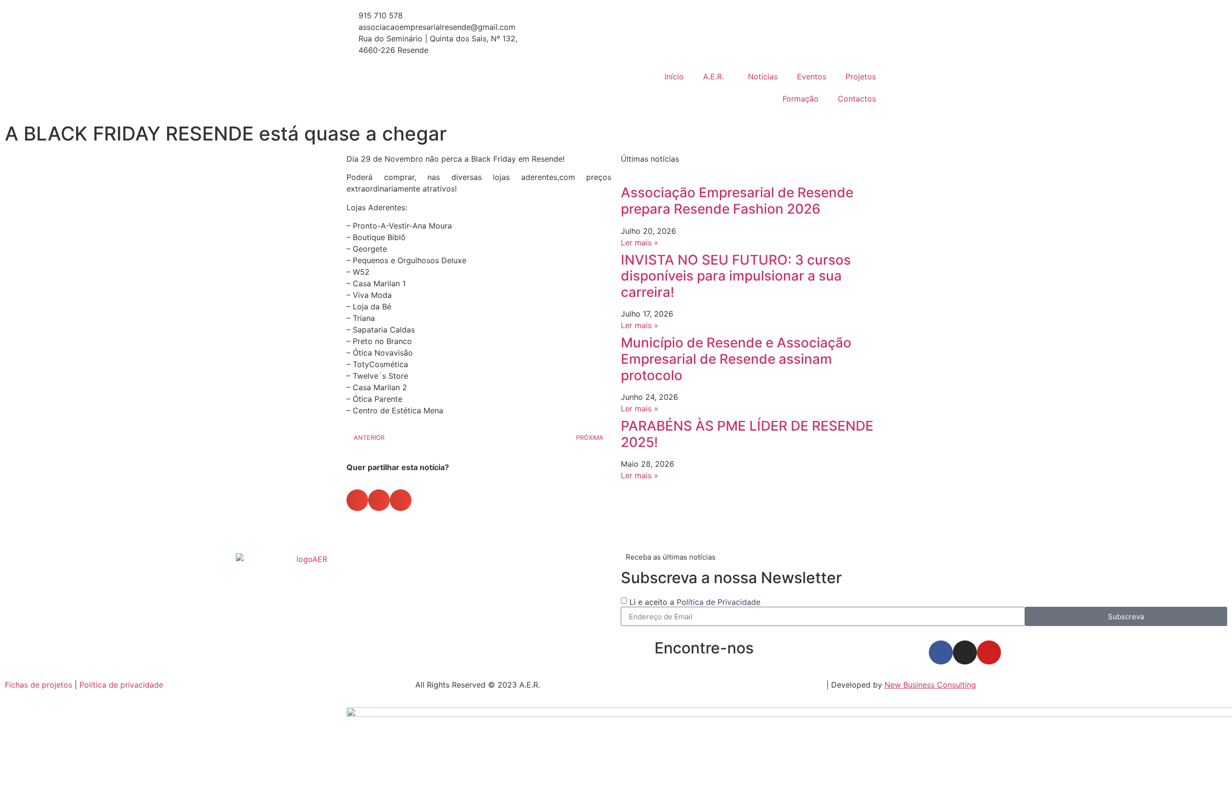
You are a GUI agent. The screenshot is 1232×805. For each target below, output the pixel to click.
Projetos (861, 76)
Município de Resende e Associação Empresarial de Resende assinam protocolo (736, 358)
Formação (801, 98)
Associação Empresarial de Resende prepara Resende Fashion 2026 (737, 200)
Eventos (811, 76)
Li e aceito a (694, 602)
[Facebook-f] (941, 652)
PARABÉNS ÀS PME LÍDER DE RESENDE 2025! (747, 434)
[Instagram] (965, 652)
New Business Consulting (930, 685)
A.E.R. (713, 76)
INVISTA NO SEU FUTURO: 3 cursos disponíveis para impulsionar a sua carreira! (736, 276)
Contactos (857, 98)
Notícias (763, 76)
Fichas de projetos (38, 685)
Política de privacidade (121, 685)
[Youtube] (989, 652)
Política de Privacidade (718, 602)
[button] (357, 500)
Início (674, 76)
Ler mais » (639, 242)
